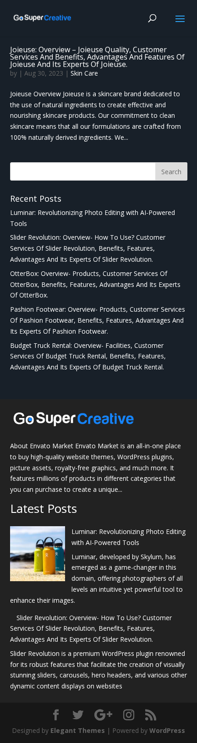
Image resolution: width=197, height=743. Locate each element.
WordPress (167, 730)
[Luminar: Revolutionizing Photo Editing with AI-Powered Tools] (37, 555)
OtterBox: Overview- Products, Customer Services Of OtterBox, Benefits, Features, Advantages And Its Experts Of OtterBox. (95, 284)
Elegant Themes (77, 730)
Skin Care (84, 73)
